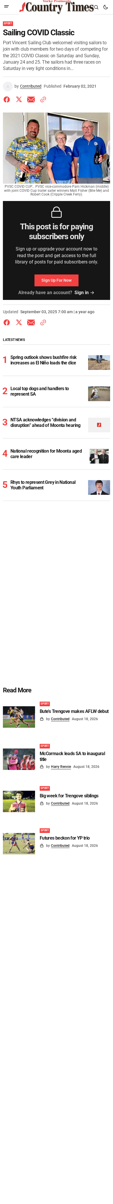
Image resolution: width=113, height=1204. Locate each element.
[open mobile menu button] (6, 7)
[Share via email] (31, 99)
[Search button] (96, 7)
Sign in (81, 292)
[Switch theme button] (105, 7)
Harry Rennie (61, 767)
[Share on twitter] (19, 99)
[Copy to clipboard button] (42, 99)
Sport (8, 23)
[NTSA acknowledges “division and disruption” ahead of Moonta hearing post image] (99, 425)
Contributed (30, 86)
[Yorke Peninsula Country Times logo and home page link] (56, 7)
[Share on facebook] (8, 99)
